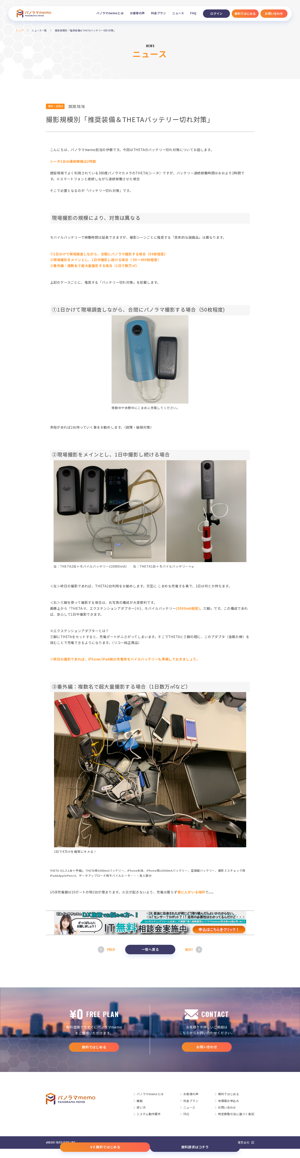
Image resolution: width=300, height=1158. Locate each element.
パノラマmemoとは (109, 13)
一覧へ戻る (150, 949)
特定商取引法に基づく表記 (236, 1114)
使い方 (141, 1107)
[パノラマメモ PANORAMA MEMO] (34, 13)
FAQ (193, 13)
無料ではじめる (94, 1046)
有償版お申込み (228, 1100)
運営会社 (244, 1142)
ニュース (178, 13)
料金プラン (158, 13)
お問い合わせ (206, 1046)
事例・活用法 (55, 106)
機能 (140, 1100)
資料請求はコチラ (195, 1146)
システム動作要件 (149, 1114)
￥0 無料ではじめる (105, 1146)
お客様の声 (137, 13)
